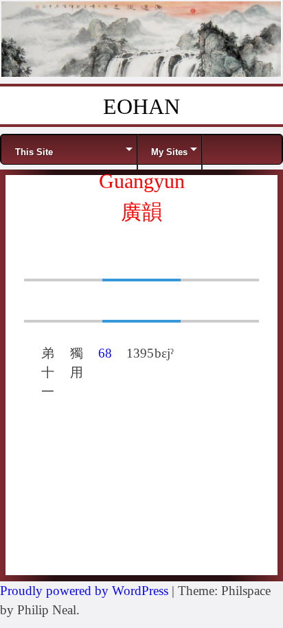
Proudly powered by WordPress (84, 590)
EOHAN (141, 106)
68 (105, 353)
